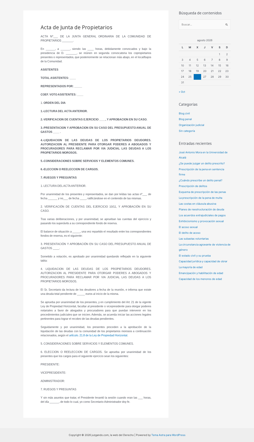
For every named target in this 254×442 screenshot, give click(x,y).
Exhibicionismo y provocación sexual (201, 221)
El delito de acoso (189, 232)
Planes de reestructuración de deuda (201, 209)
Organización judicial (191, 125)
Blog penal (185, 119)
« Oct (182, 91)
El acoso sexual (188, 227)
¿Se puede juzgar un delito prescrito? (202, 163)
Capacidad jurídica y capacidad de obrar (203, 261)
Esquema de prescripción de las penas (202, 192)
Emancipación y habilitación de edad (201, 273)
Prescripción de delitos (193, 186)
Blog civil (184, 113)
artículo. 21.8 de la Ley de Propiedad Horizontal (98, 335)
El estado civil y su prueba (195, 255)
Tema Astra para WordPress (168, 435)
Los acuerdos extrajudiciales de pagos (202, 215)
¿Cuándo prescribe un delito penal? (200, 180)
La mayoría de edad (191, 267)
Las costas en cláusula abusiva (197, 203)
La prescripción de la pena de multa (200, 197)
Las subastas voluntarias (194, 238)
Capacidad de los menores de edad (200, 279)
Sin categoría (187, 131)
